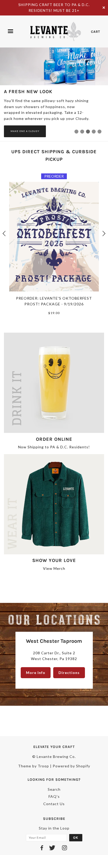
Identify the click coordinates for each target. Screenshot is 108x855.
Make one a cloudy (24, 131)
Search (54, 789)
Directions (69, 672)
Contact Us (54, 803)
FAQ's (54, 796)
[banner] (55, 32)
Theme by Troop (33, 766)
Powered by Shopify (71, 766)
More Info (35, 672)
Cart (95, 32)
